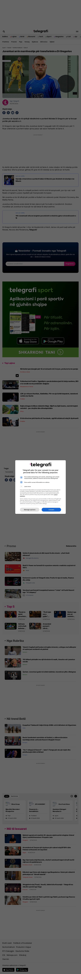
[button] (40, 486)
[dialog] (40, 487)
